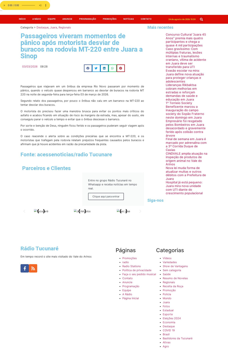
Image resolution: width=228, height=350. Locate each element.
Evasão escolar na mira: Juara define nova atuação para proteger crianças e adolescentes (185, 76)
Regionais (65, 27)
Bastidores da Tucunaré (177, 338)
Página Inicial (130, 298)
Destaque (43, 27)
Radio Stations (131, 266)
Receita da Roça (173, 286)
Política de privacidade (136, 270)
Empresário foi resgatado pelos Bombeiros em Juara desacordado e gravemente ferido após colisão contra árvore (186, 128)
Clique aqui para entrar (106, 196)
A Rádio (36, 19)
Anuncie (67, 19)
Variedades (170, 262)
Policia (167, 294)
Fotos (166, 306)
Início (22, 19)
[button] (201, 19)
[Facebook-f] (25, 268)
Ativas (166, 342)
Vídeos (167, 258)
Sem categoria (172, 270)
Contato (146, 19)
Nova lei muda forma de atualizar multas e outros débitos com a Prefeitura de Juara (186, 173)
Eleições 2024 (172, 318)
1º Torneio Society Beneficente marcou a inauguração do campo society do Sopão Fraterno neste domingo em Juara (185, 110)
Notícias (128, 19)
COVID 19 (169, 330)
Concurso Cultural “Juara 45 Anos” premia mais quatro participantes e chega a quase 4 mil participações (186, 40)
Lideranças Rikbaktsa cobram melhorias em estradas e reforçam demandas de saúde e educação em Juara (182, 92)
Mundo (167, 298)
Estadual (168, 310)
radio (125, 262)
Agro (166, 346)
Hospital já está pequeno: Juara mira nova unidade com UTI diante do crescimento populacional (184, 188)
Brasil (166, 334)
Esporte (168, 314)
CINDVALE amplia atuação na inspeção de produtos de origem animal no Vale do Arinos (186, 159)
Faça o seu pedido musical (139, 274)
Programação (87, 19)
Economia (169, 322)
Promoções (110, 19)
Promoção (169, 290)
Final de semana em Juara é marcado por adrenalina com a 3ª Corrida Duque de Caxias (186, 144)
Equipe (52, 19)
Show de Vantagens (175, 266)
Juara (53, 27)
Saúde (167, 274)
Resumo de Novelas (175, 278)
